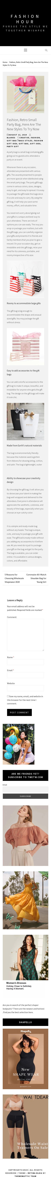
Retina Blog (35, 1173)
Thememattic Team (25, 1176)
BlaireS (11, 138)
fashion (35, 138)
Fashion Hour (26, 19)
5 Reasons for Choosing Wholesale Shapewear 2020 (14, 578)
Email (10, 670)
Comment (12, 617)
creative (24, 138)
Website (11, 683)
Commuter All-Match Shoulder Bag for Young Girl (36, 578)
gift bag (12, 141)
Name (10, 657)
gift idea (35, 143)
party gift (13, 146)
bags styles (26, 141)
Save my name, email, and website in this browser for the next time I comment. (25, 700)
